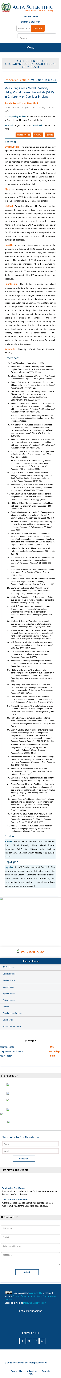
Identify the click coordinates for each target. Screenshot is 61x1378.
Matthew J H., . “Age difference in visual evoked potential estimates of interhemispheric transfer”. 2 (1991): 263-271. (32, 624)
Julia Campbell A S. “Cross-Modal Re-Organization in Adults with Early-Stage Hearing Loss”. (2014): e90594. (32, 454)
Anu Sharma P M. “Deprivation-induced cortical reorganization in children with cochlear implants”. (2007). (32, 496)
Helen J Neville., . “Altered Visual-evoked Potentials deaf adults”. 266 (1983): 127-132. (33, 551)
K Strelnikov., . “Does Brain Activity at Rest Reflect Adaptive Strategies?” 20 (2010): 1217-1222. (31, 817)
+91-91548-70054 (32, 952)
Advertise (32, 1371)
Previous (3, 919)
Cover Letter (8, 1020)
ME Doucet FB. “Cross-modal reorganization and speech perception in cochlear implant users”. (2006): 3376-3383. (33, 418)
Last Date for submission (15, 1195)
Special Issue (9, 993)
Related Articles (23, 134)
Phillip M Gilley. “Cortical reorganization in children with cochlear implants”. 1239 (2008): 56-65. (32, 506)
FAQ (30, 1374)
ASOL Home (8, 967)
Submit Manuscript (30, 21)
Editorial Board (9, 974)
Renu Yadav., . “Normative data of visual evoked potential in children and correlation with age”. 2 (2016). (32, 699)
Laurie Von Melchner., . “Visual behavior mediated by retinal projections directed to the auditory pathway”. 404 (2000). (30, 591)
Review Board (9, 980)
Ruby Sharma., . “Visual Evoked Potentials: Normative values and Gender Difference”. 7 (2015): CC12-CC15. (33, 722)
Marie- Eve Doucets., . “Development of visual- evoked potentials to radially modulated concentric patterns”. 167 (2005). (33, 600)
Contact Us (16, 1371)
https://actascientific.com (34, 1302)
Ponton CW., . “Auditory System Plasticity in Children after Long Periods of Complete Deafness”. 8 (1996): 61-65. (33, 385)
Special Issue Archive (12, 1013)
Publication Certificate (13, 1184)
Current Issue (8, 987)
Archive (6, 1007)
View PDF (38, 134)
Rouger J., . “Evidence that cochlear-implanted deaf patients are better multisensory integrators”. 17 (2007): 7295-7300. (32, 804)
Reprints (49, 134)
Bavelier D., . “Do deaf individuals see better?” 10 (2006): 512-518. (32, 779)
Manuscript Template (12, 1026)
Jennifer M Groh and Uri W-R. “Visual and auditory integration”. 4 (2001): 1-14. (32, 572)
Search (38, 28)
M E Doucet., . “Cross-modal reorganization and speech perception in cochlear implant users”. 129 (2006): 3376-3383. (32, 645)
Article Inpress (9, 1000)
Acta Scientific (35, 1292)
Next (58, 919)
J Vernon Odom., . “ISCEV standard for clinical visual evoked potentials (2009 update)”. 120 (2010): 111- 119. (33, 581)
